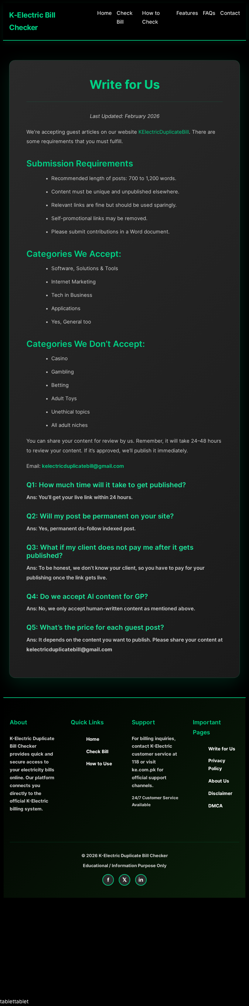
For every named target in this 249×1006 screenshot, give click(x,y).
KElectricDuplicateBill (163, 132)
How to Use (99, 763)
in (140, 880)
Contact (230, 13)
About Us (218, 781)
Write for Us (221, 749)
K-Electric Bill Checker (32, 21)
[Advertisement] (124, 952)
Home (104, 13)
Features (187, 13)
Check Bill (97, 751)
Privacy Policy (216, 764)
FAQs (209, 13)
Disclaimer (220, 793)
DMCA (215, 806)
